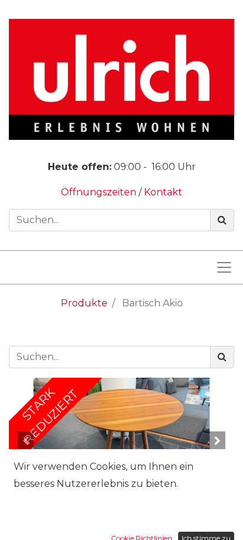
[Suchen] (222, 220)
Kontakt (163, 192)
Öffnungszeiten (100, 192)
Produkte (84, 303)
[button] (25, 441)
